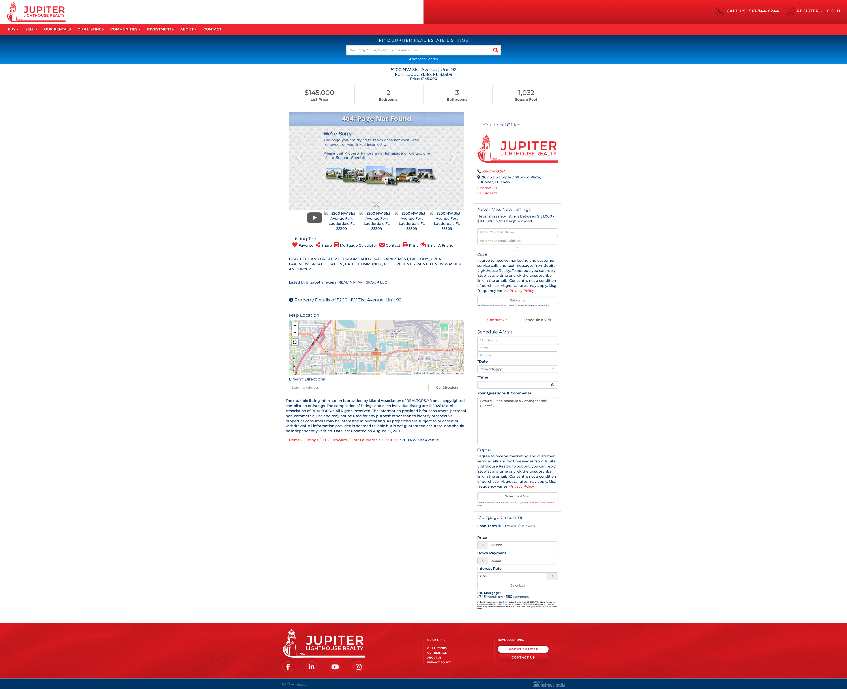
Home (294, 440)
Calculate (517, 585)
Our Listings (437, 648)
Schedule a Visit (537, 320)
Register (808, 11)
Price (482, 538)
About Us (434, 657)
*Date (482, 361)
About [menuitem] (187, 29)
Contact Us (487, 188)
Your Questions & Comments (504, 393)
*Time (482, 377)
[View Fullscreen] (295, 342)
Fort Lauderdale (366, 440)
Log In (832, 11)
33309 (390, 440)
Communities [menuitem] (123, 29)
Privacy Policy (521, 291)
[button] (496, 50)
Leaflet (416, 373)
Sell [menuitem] (29, 29)
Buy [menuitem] (12, 29)
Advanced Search (423, 59)
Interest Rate (489, 568)
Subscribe (517, 300)
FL (325, 440)
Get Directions (447, 388)
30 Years (508, 526)
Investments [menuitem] (160, 29)
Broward (339, 440)
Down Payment (491, 553)
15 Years (528, 526)
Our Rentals (437, 652)
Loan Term (487, 526)
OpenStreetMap (436, 373)
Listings (311, 440)
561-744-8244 (764, 11)
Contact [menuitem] (212, 29)
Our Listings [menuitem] (90, 29)
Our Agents (487, 193)
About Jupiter (523, 649)
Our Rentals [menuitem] (57, 29)
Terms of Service (547, 502)
